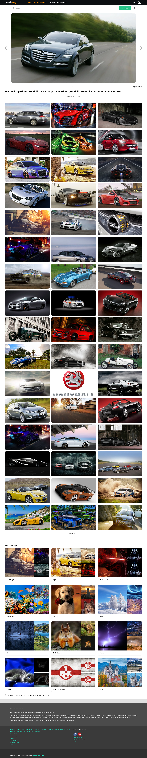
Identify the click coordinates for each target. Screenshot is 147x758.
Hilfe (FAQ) (76, 744)
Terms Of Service (36, 755)
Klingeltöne (12, 738)
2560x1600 (37, 731)
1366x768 (19, 729)
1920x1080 (12, 729)
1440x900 (68, 729)
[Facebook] (76, 735)
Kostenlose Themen (14, 742)
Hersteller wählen (78, 737)
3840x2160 (25, 729)
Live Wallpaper (13, 740)
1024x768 (25, 731)
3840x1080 (62, 729)
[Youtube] (80, 735)
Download (125, 8)
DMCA (42, 755)
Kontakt (75, 742)
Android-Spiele (13, 734)
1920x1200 (19, 731)
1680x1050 (12, 731)
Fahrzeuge (70, 96)
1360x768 (31, 731)
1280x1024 (43, 729)
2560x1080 (56, 729)
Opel (78, 96)
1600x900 (31, 729)
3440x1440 (50, 729)
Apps (11, 744)
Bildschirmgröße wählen (79, 739)
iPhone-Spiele (13, 736)
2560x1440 (37, 729)
